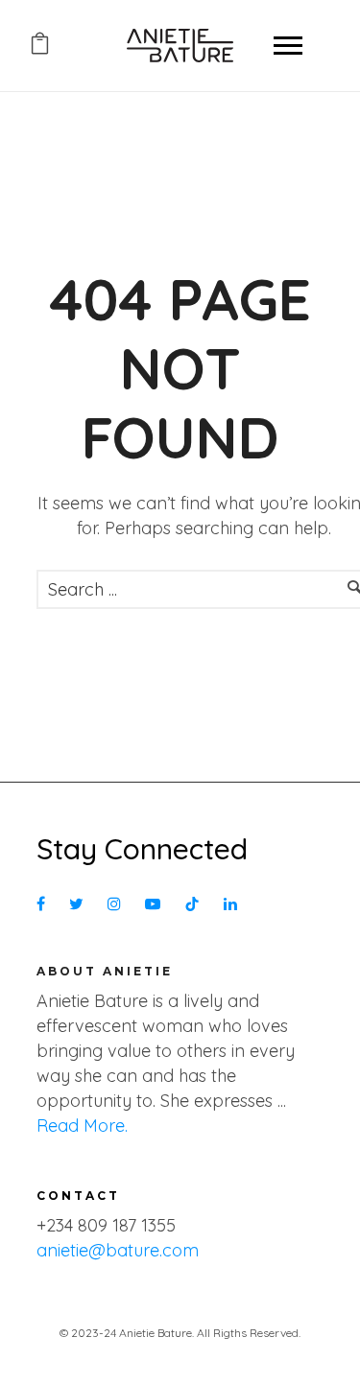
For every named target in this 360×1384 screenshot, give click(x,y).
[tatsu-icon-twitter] (81, 905)
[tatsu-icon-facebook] (45, 905)
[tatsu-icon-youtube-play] (157, 905)
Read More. (82, 1125)
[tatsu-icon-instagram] (119, 905)
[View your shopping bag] (40, 46)
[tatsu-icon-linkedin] (230, 905)
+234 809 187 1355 (106, 1225)
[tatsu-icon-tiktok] (196, 905)
